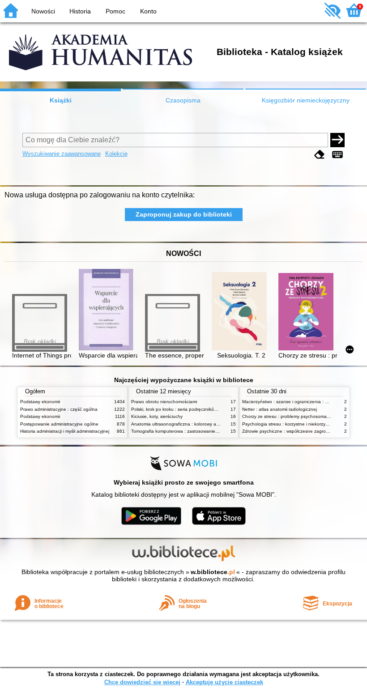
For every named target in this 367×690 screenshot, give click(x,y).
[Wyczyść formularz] (319, 154)
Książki (61, 100)
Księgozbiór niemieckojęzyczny (306, 100)
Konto (148, 11)
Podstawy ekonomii (40, 401)
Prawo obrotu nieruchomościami (164, 401)
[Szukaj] (337, 140)
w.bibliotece (213, 571)
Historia (80, 11)
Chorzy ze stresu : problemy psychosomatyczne (291, 416)
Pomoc (115, 11)
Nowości (43, 11)
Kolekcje (116, 153)
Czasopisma (183, 100)
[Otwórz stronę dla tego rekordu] (108, 310)
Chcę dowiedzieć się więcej (142, 682)
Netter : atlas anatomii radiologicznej (279, 409)
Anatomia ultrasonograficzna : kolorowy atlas (177, 424)
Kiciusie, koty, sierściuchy (157, 416)
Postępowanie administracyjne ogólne (59, 424)
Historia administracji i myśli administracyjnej (64, 431)
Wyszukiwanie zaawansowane (61, 153)
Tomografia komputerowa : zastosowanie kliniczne (182, 431)
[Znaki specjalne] (337, 154)
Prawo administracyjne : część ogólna (59, 409)
